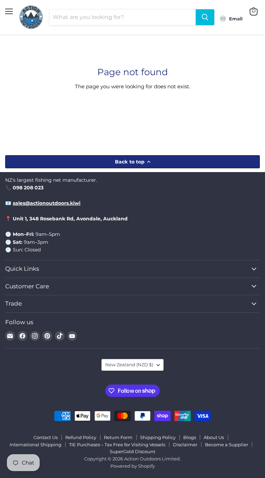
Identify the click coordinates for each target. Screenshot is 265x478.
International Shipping (35, 444)
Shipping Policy (158, 437)
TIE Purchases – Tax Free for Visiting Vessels (117, 444)
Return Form (118, 437)
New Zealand (129, 364)
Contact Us (45, 437)
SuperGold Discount (132, 451)
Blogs (189, 437)
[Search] (205, 17)
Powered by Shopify (132, 466)
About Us (214, 437)
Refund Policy (80, 437)
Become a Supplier (226, 444)
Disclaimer (185, 444)
